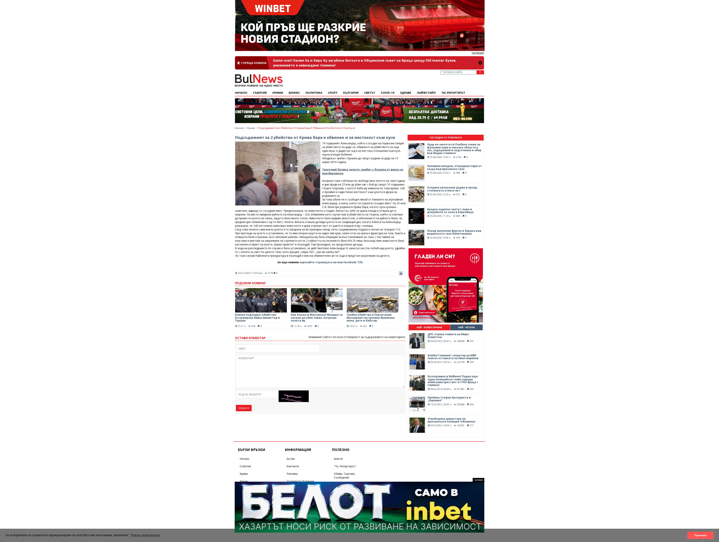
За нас (291, 459)
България (351, 92)
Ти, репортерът (453, 92)
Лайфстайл (426, 92)
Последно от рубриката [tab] (446, 137)
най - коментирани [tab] (429, 327)
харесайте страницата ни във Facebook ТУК (331, 262)
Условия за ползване (300, 481)
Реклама (292, 473)
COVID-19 (387, 92)
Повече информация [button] (145, 535)
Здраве (405, 92)
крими (277, 92)
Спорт (333, 92)
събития (260, 92)
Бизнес (294, 92)
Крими (251, 128)
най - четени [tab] (466, 327)
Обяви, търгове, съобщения (344, 475)
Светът (369, 92)
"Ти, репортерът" (345, 466)
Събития (245, 466)
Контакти (293, 466)
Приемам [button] (700, 535)
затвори (478, 480)
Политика (314, 92)
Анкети (338, 459)
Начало (241, 92)
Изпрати (243, 408)
